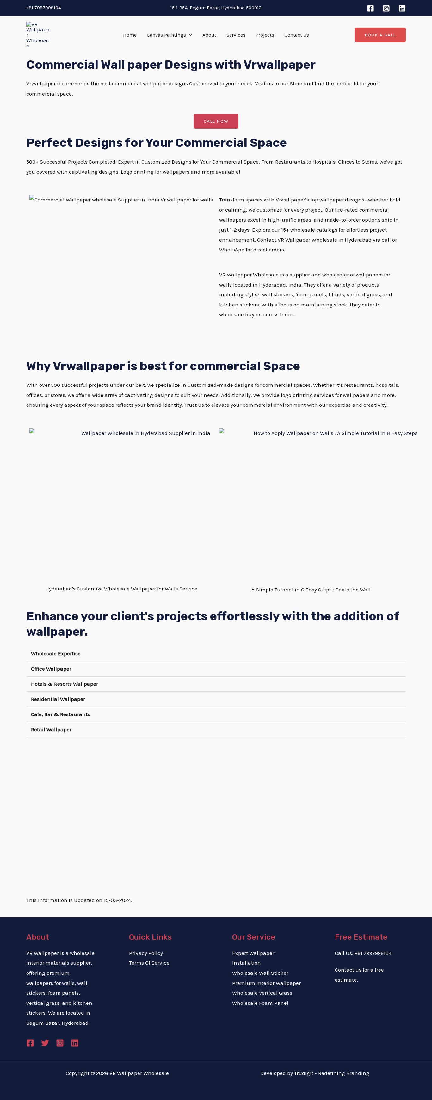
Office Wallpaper (51, 668)
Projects (265, 35)
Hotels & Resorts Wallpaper (64, 684)
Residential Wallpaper (58, 699)
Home (130, 35)
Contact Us (296, 35)
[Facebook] (370, 8)
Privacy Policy (146, 953)
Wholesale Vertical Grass (262, 993)
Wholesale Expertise (56, 653)
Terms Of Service (149, 963)
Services (235, 35)
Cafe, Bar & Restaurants (60, 714)
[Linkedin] (402, 8)
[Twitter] (45, 1043)
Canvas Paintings (166, 35)
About (209, 35)
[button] (189, 35)
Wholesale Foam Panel (260, 1003)
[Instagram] (386, 8)
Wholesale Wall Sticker (260, 973)
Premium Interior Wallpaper (266, 983)
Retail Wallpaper (51, 729)
